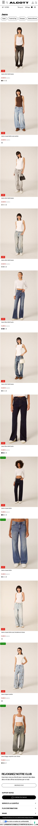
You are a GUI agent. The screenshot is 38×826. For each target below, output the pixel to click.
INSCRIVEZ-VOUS (19, 785)
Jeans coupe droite (6, 508)
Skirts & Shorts (32, 18)
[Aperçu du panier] (36, 3)
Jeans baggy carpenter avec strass (10, 756)
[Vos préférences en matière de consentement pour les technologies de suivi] (34, 822)
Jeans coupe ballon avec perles (9, 136)
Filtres (6, 7)
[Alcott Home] (19, 3)
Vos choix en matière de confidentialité (18, 821)
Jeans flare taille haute (7, 322)
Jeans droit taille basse (7, 74)
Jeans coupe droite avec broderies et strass (13, 632)
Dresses (22, 18)
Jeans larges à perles (7, 694)
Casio (4, 18)
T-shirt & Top (12, 18)
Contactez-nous (20, 797)
